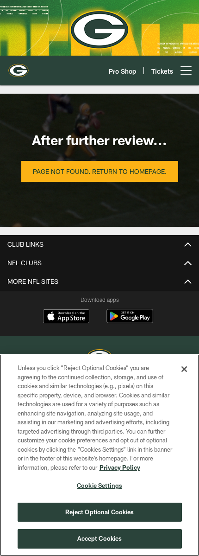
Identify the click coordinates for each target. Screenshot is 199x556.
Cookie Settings (99, 485)
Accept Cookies (99, 538)
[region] (99, 455)
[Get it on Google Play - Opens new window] (129, 320)
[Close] (184, 369)
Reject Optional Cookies (99, 512)
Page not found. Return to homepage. (100, 171)
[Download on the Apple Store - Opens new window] (66, 317)
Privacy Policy (120, 467)
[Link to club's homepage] (18, 66)
